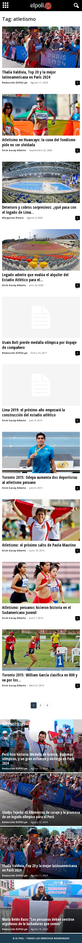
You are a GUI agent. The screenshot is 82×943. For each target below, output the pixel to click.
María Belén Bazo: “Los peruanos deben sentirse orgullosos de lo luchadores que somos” (38, 921)
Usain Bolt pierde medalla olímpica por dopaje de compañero (39, 345)
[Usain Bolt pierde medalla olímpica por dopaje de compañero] (41, 317)
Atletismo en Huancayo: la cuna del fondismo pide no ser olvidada (38, 142)
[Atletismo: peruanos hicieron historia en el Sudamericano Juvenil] (41, 582)
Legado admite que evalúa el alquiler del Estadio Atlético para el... (35, 277)
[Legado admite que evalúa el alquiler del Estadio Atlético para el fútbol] (41, 250)
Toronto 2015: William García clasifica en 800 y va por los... (39, 677)
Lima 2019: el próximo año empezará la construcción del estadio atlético (33, 412)
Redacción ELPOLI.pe (14, 82)
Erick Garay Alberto (14, 150)
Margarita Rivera (13, 217)
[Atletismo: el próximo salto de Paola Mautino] (41, 520)
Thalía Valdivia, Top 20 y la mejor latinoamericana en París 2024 (29, 74)
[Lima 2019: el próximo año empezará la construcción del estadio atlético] (41, 385)
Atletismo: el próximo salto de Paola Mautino (39, 545)
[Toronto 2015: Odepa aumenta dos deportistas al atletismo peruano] (41, 452)
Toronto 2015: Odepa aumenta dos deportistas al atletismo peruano (39, 480)
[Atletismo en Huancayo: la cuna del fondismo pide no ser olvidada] (41, 114)
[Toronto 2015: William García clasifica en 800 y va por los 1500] (41, 650)
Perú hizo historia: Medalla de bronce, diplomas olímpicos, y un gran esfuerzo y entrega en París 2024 (38, 759)
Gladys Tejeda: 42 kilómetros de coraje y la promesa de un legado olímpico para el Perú (41, 814)
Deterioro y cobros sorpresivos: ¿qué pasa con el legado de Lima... (39, 210)
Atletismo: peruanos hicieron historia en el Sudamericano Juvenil (36, 610)
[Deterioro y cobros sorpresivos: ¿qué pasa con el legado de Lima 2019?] (41, 182)
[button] (75, 5)
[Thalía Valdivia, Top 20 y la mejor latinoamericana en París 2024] (41, 47)
